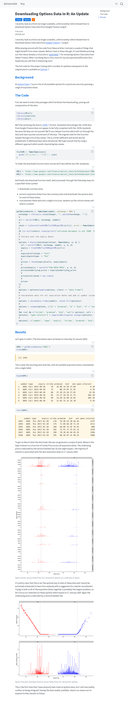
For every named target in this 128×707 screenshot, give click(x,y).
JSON (44, 125)
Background (105, 11)
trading (18, 20)
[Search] (121, 4)
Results (103, 17)
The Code (104, 14)
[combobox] (121, 4)
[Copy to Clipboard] (92, 113)
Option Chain (23, 84)
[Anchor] (36, 77)
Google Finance (52, 42)
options (27, 20)
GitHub (43, 69)
